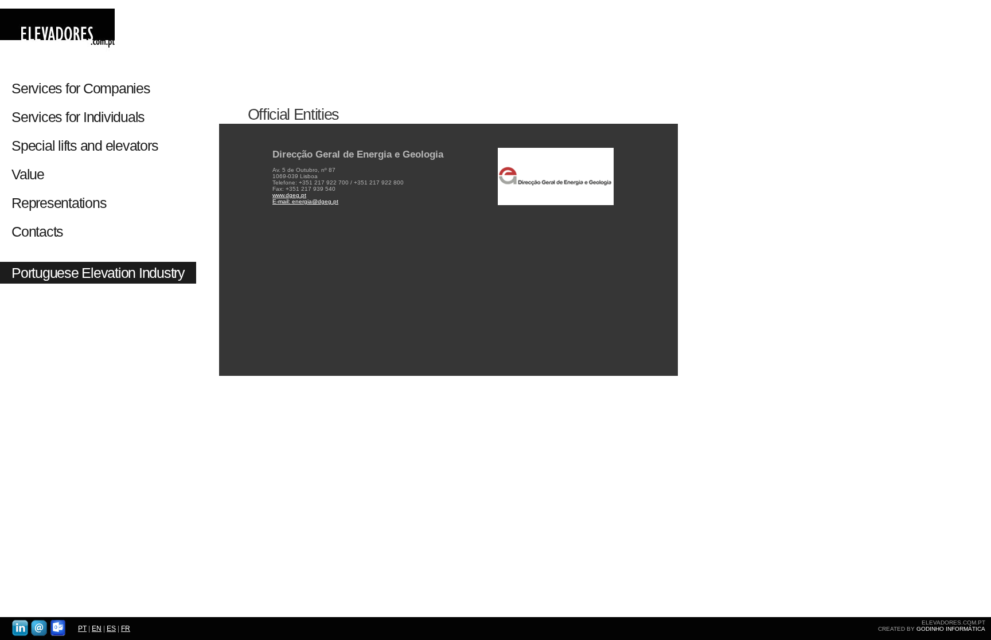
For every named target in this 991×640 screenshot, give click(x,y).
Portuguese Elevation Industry (98, 273)
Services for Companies (80, 88)
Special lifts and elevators (84, 146)
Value (27, 174)
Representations (58, 203)
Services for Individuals (79, 117)
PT (82, 629)
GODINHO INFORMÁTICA (950, 629)
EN (97, 629)
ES (111, 629)
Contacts (37, 231)
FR (125, 629)
